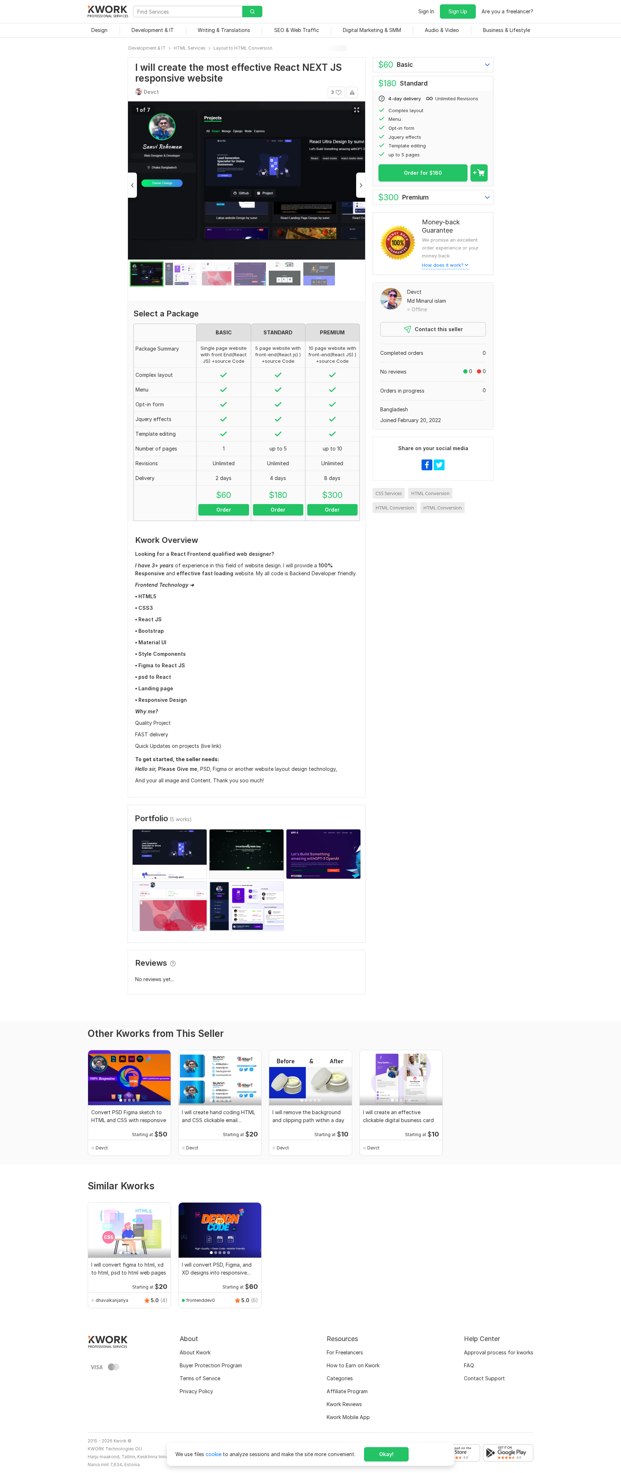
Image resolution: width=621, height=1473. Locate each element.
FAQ (469, 1365)
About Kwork (195, 1352)
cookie (213, 1454)
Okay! (386, 1454)
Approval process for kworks (498, 1352)
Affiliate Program (347, 1391)
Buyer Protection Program (211, 1365)
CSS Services (389, 493)
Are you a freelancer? (507, 11)
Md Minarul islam (426, 301)
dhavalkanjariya (112, 1300)
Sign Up (457, 11)
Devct (414, 292)
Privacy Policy (196, 1391)
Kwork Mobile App (348, 1417)
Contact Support (484, 1378)
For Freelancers (345, 1352)
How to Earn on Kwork (353, 1365)
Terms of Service (200, 1378)
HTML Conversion (430, 493)
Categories (340, 1378)
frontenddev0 (200, 1300)
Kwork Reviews (344, 1404)
